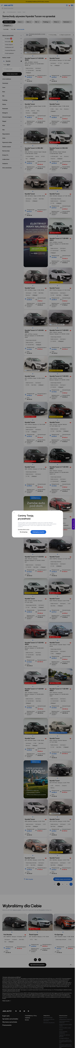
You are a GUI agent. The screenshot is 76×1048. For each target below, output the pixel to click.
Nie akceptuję (23, 532)
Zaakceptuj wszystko (38, 532)
